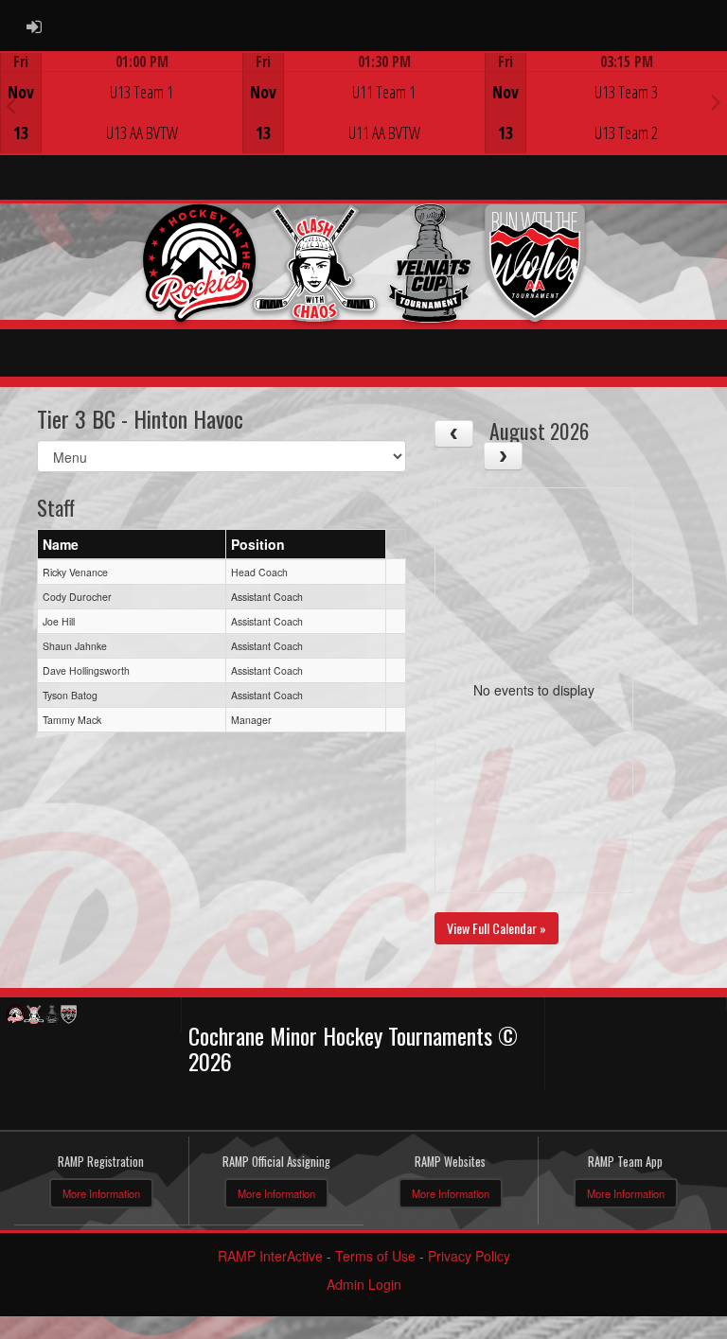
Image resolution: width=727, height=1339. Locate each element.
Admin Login (364, 1284)
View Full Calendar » (496, 928)
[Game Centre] (121, 118)
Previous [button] (11, 105)
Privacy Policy (469, 1255)
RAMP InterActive (270, 1255)
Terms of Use (375, 1255)
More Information (101, 1193)
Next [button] (716, 101)
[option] (121, 103)
